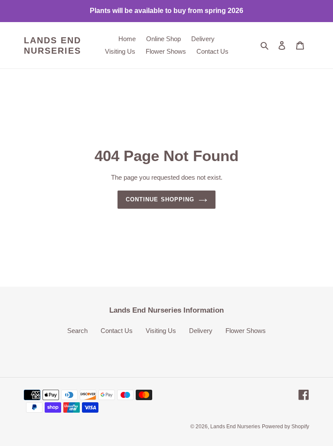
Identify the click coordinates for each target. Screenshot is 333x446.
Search (77, 330)
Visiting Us (161, 330)
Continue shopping (160, 199)
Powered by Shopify (285, 426)
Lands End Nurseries (52, 45)
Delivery (200, 330)
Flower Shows (245, 330)
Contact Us (117, 330)
